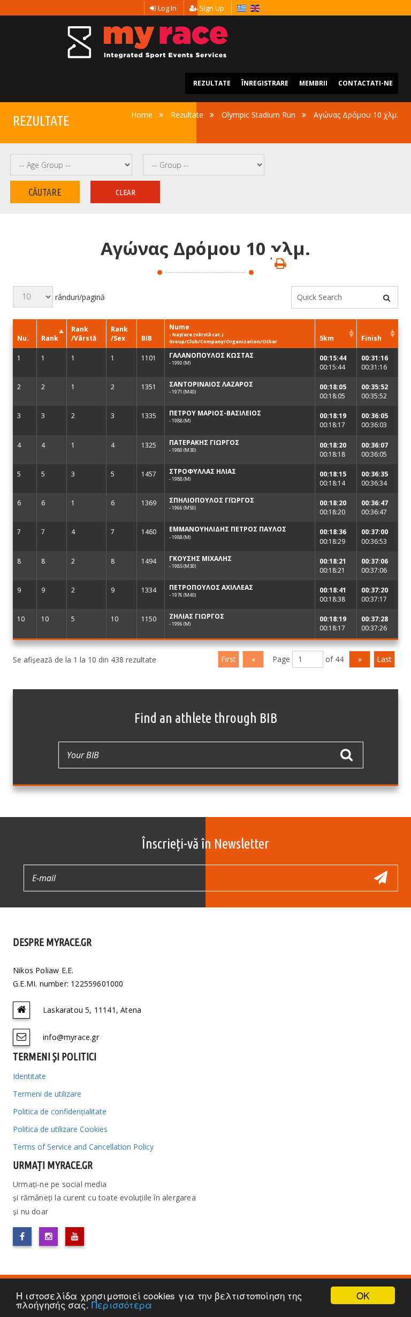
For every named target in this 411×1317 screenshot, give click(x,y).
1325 (148, 445)
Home (142, 115)
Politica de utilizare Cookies (60, 1129)
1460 (148, 531)
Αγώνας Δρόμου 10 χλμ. (356, 115)
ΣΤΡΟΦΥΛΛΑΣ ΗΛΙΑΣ (202, 471)
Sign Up (212, 8)
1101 (148, 358)
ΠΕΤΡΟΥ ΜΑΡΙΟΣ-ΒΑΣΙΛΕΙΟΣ (215, 413)
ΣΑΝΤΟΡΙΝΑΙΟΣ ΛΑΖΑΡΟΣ (211, 384)
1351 (148, 386)
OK (362, 1295)
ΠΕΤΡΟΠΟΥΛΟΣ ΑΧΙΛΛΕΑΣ (211, 587)
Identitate (29, 1076)
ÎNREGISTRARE (264, 83)
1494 (148, 561)
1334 (148, 590)
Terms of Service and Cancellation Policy (83, 1147)
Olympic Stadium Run (258, 115)
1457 (148, 474)
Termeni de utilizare (47, 1094)
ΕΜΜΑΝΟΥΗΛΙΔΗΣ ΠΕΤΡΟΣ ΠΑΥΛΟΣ (227, 529)
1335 (148, 415)
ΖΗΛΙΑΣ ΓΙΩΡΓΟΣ (196, 616)
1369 (148, 502)
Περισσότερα (122, 1304)
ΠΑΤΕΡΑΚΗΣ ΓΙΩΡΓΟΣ (204, 442)
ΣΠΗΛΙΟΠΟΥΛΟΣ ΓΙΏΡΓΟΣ (211, 500)
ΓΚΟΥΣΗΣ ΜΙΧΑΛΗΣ (200, 558)
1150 (148, 618)
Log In (167, 8)
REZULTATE (212, 83)
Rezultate (187, 115)
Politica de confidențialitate (59, 1111)
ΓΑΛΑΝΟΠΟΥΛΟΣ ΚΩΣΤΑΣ (211, 355)
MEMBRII (313, 83)
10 (21, 618)
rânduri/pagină (79, 296)
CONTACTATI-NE (365, 83)
